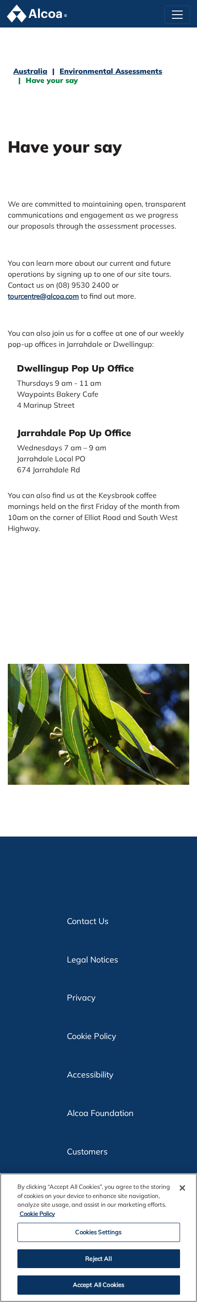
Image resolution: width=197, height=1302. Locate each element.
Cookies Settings (98, 1232)
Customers (87, 1151)
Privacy (81, 997)
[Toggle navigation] (177, 14)
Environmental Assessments (111, 71)
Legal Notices (92, 959)
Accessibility (90, 1074)
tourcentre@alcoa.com (43, 296)
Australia (30, 71)
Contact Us (88, 921)
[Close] (182, 1188)
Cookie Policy (91, 1036)
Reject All (98, 1258)
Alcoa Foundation (100, 1113)
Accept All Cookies (98, 1284)
